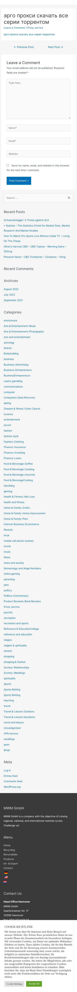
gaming (8, 491)
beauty (8, 348)
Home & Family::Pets (16, 518)
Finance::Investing (14, 452)
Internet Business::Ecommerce (21, 524)
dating (7, 403)
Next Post (55, 47)
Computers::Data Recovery (19, 397)
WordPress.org (12, 786)
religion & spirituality (15, 645)
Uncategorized (12, 728)
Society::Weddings (14, 672)
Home (7, 845)
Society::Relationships (16, 667)
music (7, 551)
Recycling (9, 850)
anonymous (10, 320)
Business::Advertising (16, 364)
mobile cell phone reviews (18, 540)
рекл (6, 744)
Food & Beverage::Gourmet (19, 474)
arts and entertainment (17, 337)
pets (6, 584)
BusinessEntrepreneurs (17, 375)
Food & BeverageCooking (18, 480)
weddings (9, 739)
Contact (8, 868)
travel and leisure (14, 722)
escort (7, 425)
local (6, 535)
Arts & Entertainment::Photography (24, 331)
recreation (10, 617)
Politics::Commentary (16, 595)
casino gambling (13, 381)
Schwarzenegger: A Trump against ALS (26, 220)
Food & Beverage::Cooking (19, 469)
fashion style (11, 436)
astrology (9, 342)
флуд (7, 750)
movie (7, 546)
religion (8, 639)
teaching (9, 700)
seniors (8, 650)
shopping (9, 656)
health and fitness (14, 502)
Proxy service (35, 27)
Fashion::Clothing (14, 441)
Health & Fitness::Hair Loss (19, 496)
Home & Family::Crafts (17, 507)
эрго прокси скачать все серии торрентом (29, 34)
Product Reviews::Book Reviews (22, 601)
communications (13, 386)
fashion (8, 430)
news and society (14, 562)
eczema (8, 414)
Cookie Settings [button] (14, 984)
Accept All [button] (34, 983)
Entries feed (11, 775)
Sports (7, 684)
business (9, 359)
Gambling (9, 485)
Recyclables (11, 854)
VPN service (11, 733)
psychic (8, 612)
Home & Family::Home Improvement (24, 513)
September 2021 (13, 300)
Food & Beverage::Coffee (18, 463)
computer (9, 392)
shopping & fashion (15, 661)
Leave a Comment (14, 27)
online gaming (12, 573)
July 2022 (9, 294)
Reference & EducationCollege (21, 628)
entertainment (12, 419)
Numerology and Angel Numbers (22, 568)
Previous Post (24, 47)
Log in (7, 770)
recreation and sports (16, 623)
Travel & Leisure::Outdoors (19, 711)
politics (8, 590)
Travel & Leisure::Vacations (19, 717)
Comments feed (13, 781)
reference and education (18, 634)
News (7, 557)
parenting (9, 579)
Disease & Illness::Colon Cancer (22, 408)
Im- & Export (11, 863)
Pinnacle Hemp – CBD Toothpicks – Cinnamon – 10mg (35, 256)
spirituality (10, 678)
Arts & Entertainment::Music (20, 326)
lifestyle (8, 529)
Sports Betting (12, 689)
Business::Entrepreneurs (18, 370)
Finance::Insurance (15, 447)
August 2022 (11, 289)
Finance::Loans (12, 458)
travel (7, 706)
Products (9, 859)
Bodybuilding (11, 353)
